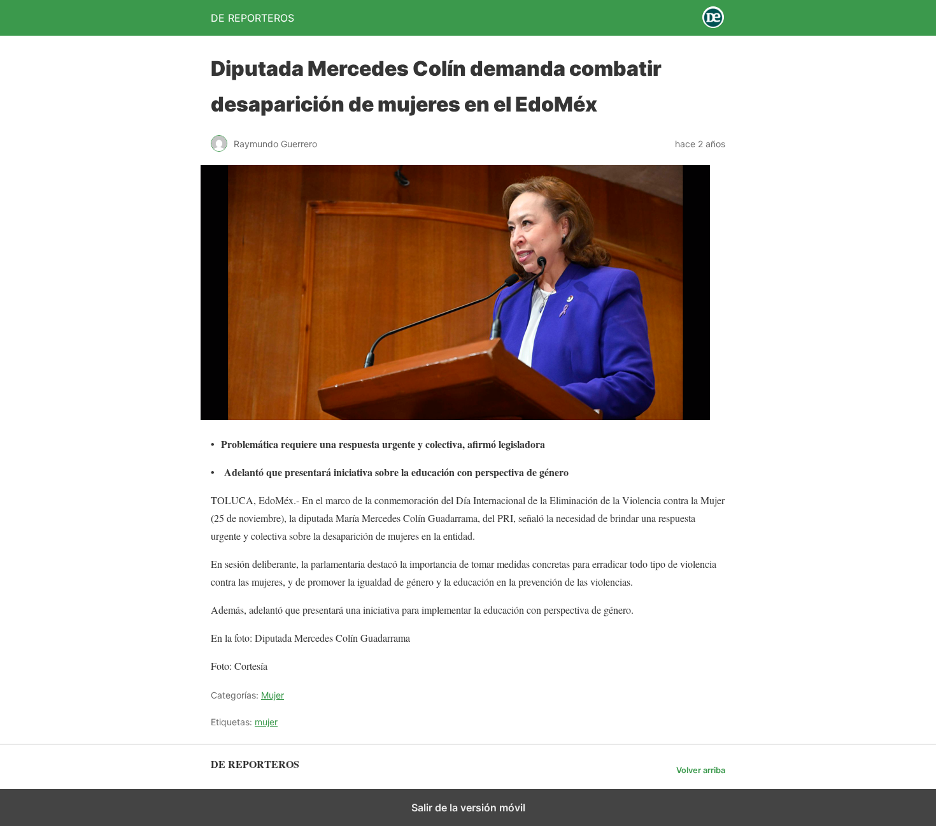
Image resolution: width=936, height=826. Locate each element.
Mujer (272, 695)
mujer (266, 721)
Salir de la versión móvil (468, 807)
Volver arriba (700, 770)
